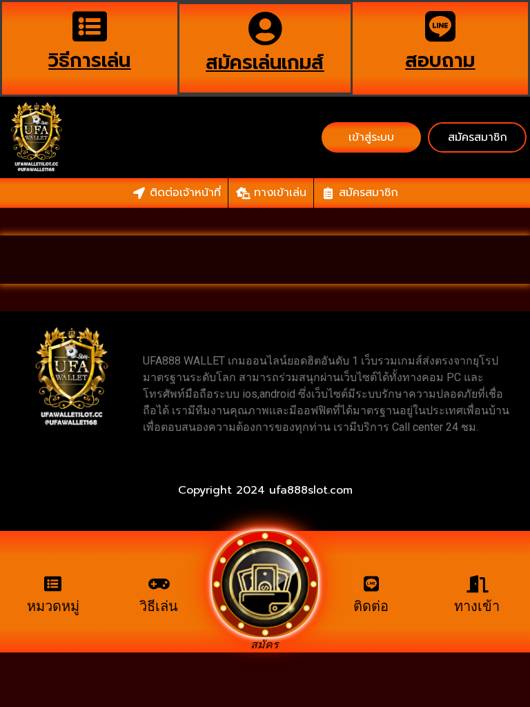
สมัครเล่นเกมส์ (265, 62)
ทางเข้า (477, 606)
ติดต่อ (371, 606)
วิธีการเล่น (89, 60)
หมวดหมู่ (53, 606)
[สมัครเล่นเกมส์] (265, 28)
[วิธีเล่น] (159, 583)
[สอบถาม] (440, 26)
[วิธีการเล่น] (89, 26)
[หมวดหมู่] (52, 583)
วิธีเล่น (158, 606)
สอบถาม (440, 60)
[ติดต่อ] (371, 583)
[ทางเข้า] (477, 583)
